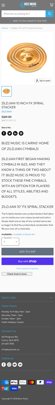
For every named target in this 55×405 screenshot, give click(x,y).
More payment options (27, 268)
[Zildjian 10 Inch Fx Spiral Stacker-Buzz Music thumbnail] (6, 91)
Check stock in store (17, 273)
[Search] (50, 13)
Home (5, 28)
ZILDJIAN (7, 111)
